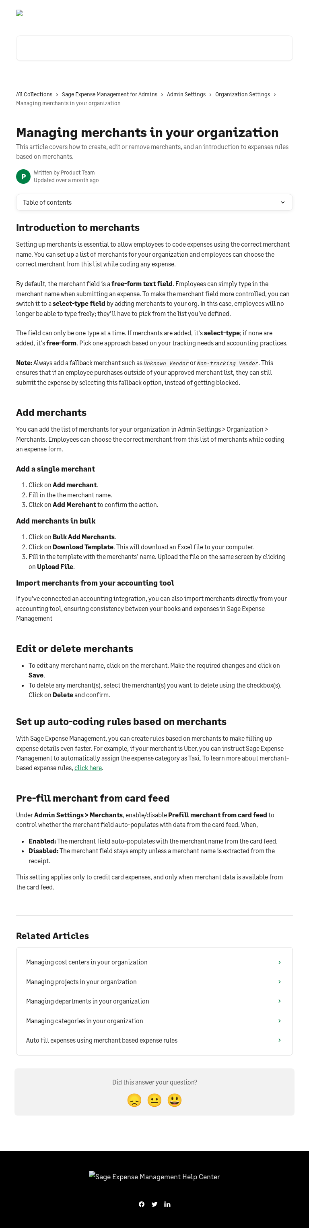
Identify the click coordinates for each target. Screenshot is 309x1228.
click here (88, 767)
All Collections (34, 94)
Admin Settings (186, 94)
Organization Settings (242, 94)
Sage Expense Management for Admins (109, 94)
